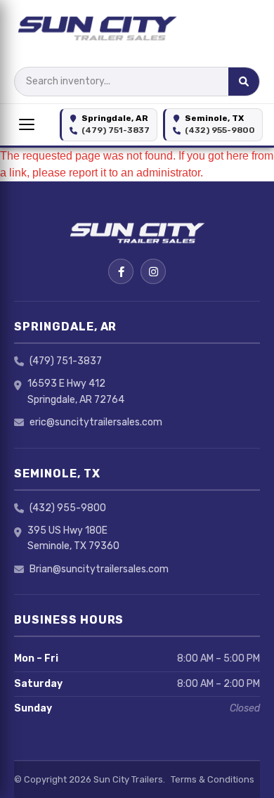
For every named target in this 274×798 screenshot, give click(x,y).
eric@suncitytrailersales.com (96, 422)
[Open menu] (26, 124)
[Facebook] (120, 271)
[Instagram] (153, 271)
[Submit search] (243, 81)
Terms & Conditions (212, 779)
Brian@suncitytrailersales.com (99, 569)
